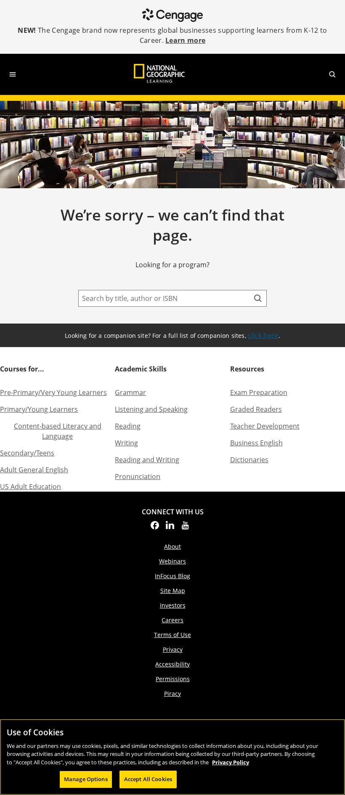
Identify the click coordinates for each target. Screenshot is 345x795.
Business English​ (256, 443)
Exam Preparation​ (258, 392)
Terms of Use (172, 635)
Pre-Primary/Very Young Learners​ (53, 392)
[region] (172, 757)
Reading (128, 426)
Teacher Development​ (265, 426)
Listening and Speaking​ (151, 409)
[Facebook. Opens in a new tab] (155, 527)
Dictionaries (249, 459)
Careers (172, 620)
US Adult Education (30, 486)
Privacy (173, 649)
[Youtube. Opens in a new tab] (185, 527)
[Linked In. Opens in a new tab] (170, 527)
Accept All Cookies (148, 779)
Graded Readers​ (256, 409)
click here (263, 335)
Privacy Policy (230, 762)
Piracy (172, 694)
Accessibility (172, 664)
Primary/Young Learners (39, 409)
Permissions (173, 679)
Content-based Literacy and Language (57, 431)
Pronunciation (137, 476)
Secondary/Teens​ (27, 453)
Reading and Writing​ (147, 459)
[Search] (258, 298)
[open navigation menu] (13, 74)
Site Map (172, 591)
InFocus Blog (172, 576)
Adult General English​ (34, 469)
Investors (173, 605)
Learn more (185, 40)
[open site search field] (332, 74)
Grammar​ (130, 392)
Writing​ (126, 443)
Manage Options (86, 779)
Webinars (172, 561)
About (172, 546)
